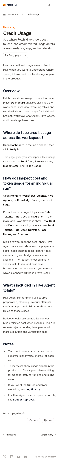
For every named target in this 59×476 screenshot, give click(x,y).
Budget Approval (23, 399)
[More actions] (54, 5)
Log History (33, 389)
